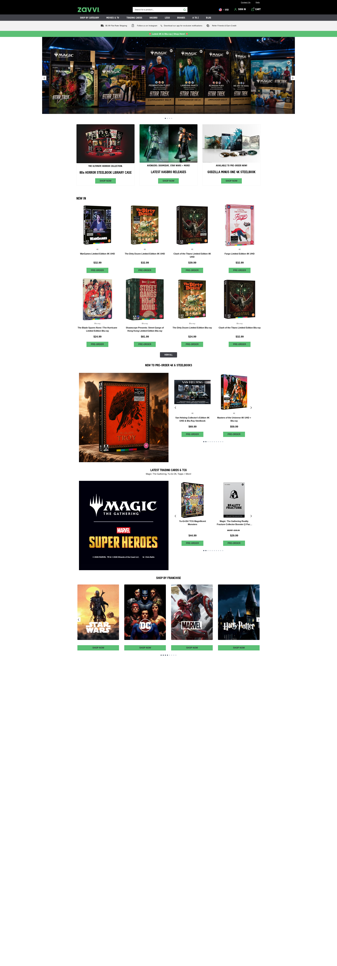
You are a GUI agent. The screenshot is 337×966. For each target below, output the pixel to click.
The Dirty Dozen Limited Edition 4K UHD (145, 254)
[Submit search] (184, 9)
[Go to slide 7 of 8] (173, 655)
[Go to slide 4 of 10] (210, 441)
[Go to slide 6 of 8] (171, 655)
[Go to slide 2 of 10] (205, 441)
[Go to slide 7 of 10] (216, 441)
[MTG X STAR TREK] (168, 75)
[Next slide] (293, 78)
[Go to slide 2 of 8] (163, 655)
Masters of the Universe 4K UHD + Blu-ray (234, 419)
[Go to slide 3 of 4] (169, 118)
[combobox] (160, 9)
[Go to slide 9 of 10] (220, 441)
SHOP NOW (105, 181)
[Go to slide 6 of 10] (214, 441)
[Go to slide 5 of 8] (169, 655)
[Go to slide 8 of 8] (175, 655)
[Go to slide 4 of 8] (167, 655)
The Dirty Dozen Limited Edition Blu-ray (192, 328)
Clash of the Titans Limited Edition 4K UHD (192, 255)
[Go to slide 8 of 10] (218, 441)
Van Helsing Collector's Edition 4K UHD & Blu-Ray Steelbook (192, 419)
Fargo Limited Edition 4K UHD (240, 254)
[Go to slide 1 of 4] (165, 118)
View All (168, 355)
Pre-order (97, 270)
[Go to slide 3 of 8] (165, 655)
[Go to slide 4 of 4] (171, 118)
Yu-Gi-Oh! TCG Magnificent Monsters (192, 522)
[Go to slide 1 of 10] (203, 441)
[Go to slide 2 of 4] (167, 118)
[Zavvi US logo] (88, 9)
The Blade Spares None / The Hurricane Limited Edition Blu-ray (97, 329)
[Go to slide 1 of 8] (161, 655)
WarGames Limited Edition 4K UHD (97, 254)
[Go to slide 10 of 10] (222, 441)
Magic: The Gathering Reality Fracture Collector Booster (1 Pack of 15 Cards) (234, 523)
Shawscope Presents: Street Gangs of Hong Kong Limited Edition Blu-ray (145, 329)
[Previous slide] (44, 78)
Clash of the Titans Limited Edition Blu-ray (240, 328)
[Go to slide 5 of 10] (212, 441)
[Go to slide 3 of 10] (208, 441)
